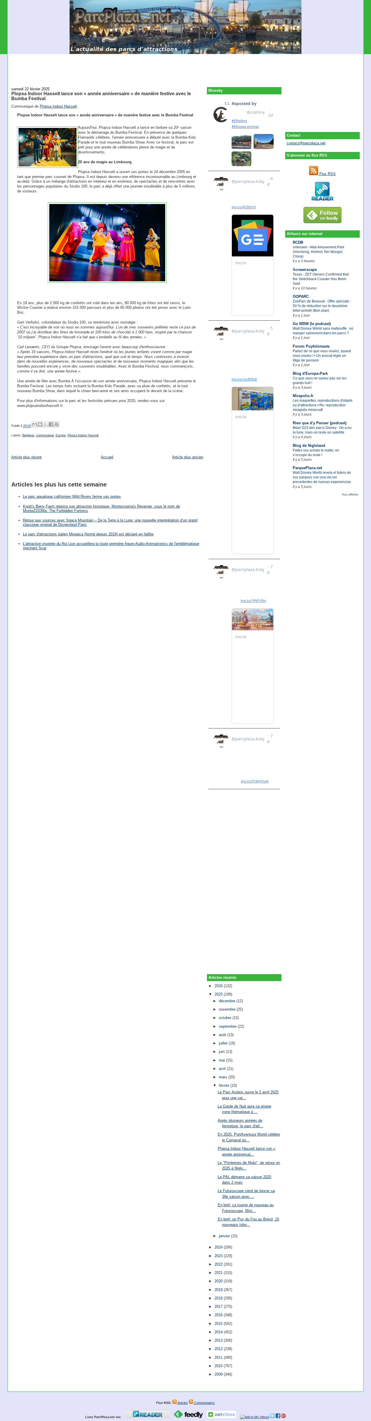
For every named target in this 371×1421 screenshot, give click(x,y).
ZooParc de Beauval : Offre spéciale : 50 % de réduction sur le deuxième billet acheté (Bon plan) (322, 306)
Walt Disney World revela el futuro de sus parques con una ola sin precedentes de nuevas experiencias (322, 477)
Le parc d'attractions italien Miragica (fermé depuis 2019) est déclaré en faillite (88, 534)
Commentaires (204, 1403)
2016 (219, 1315)
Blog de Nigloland (309, 445)
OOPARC (301, 296)
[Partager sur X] (45, 424)
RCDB (298, 242)
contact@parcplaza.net (306, 143)
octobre (225, 1018)
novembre (228, 1009)
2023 (219, 1256)
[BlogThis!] (40, 424)
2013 (219, 1340)
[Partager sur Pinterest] (56, 424)
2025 (219, 994)
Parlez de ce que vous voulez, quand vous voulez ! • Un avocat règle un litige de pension (322, 355)
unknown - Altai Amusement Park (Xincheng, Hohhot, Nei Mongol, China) (318, 251)
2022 (219, 1264)
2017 (219, 1306)
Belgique (28, 435)
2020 (219, 1281)
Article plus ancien (187, 457)
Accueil (107, 457)
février (224, 1085)
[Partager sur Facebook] (51, 424)
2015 (219, 1323)
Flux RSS (327, 174)
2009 (219, 1374)
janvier (225, 1236)
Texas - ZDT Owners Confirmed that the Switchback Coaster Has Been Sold (321, 279)
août (223, 1035)
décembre (228, 1001)
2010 (219, 1366)
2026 (219, 986)
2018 (219, 1298)
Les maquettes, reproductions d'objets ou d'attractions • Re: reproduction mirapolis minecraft (322, 405)
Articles (182, 1403)
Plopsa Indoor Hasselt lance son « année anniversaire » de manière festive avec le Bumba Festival (101, 96)
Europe (61, 435)
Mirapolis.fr (303, 396)
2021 (219, 1273)
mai (222, 1060)
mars (223, 1077)
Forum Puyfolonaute (311, 346)
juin (222, 1051)
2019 (219, 1290)
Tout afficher (350, 494)
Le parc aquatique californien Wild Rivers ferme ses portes (72, 496)
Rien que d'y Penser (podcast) (319, 423)
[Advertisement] (185, 67)
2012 (219, 1349)
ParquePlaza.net (307, 468)
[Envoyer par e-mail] (34, 424)
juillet (224, 1043)
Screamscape (305, 269)
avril (223, 1068)
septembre (228, 1026)
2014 (219, 1332)
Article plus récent (26, 457)
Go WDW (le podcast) (312, 324)
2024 (219, 1247)
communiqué (45, 435)
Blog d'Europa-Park (310, 373)
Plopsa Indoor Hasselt (58, 106)
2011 (219, 1357)
